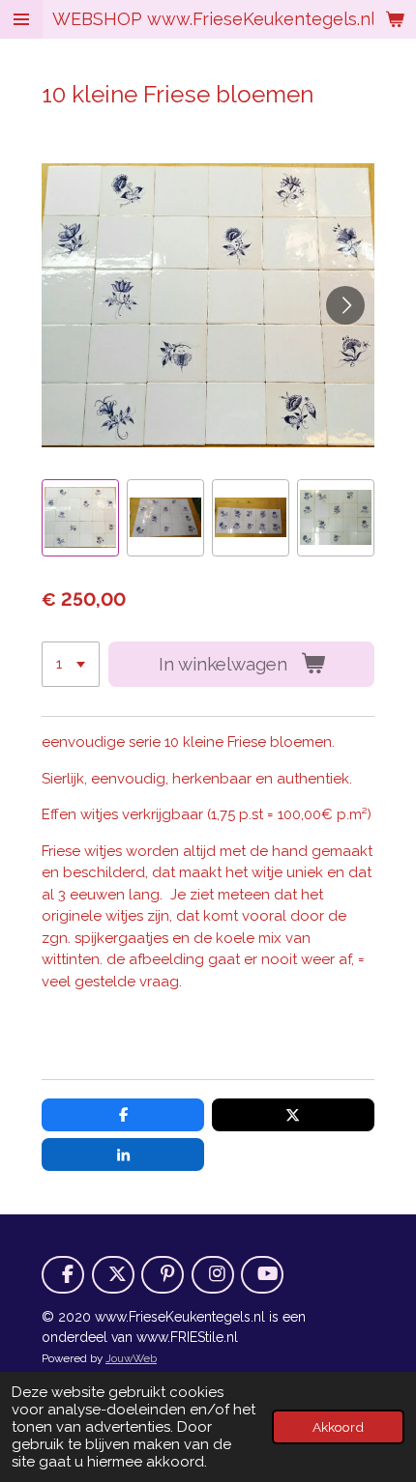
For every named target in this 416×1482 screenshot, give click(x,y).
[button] (80, 517)
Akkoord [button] (338, 1427)
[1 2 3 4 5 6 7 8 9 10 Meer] (71, 664)
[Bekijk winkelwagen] (394, 19)
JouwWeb (131, 1358)
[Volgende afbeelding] (345, 305)
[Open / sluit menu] (21, 19)
